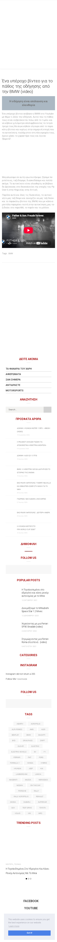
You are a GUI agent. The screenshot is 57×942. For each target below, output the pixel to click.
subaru (26, 802)
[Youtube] (28, 569)
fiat (29, 757)
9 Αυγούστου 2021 (29, 646)
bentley (15, 735)
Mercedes (43, 780)
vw (29, 813)
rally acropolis (21, 796)
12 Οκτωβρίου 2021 (29, 600)
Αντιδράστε (13, 385)
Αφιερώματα (13, 374)
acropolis (35, 724)
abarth (20, 724)
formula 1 (14, 763)
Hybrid (44, 763)
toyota (42, 808)
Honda (30, 763)
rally (36, 791)
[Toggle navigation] (53, 64)
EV (35, 752)
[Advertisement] (28, 29)
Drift (42, 741)
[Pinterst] (45, 703)
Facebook (31, 901)
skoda (13, 802)
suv (13, 808)
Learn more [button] (14, 926)
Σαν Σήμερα (13, 379)
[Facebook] (22, 569)
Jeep (31, 768)
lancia (38, 774)
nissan (20, 785)
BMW (10, 253)
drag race (27, 741)
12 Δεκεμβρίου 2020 (30, 616)
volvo (17, 813)
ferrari (17, 757)
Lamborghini (21, 774)
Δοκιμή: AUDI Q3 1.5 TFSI (27, 456)
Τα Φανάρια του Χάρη (19, 368)
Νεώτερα (9, 864)
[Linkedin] (28, 703)
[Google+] (22, 703)
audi (43, 729)
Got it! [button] (29, 933)
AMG (32, 729)
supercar (42, 802)
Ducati (21, 746)
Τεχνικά (17, 864)
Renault (39, 796)
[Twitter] (17, 703)
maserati (13, 780)
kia (41, 768)
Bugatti (41, 735)
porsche (22, 791)
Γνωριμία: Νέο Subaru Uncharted (31, 499)
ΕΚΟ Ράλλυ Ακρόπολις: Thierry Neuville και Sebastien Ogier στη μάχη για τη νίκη (34, 486)
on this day (35, 785)
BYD (14, 741)
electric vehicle (18, 752)
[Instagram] (34, 569)
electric (35, 746)
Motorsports (14, 390)
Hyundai (17, 768)
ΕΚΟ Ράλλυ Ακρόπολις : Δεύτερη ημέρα (33, 513)
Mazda (28, 780)
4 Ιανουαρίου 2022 (29, 631)
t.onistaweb (22, 679)
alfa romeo (17, 729)
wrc (40, 813)
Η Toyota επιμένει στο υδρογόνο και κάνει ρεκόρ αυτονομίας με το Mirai (35, 592)
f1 (45, 752)
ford (41, 757)
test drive (27, 808)
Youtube (31, 908)
